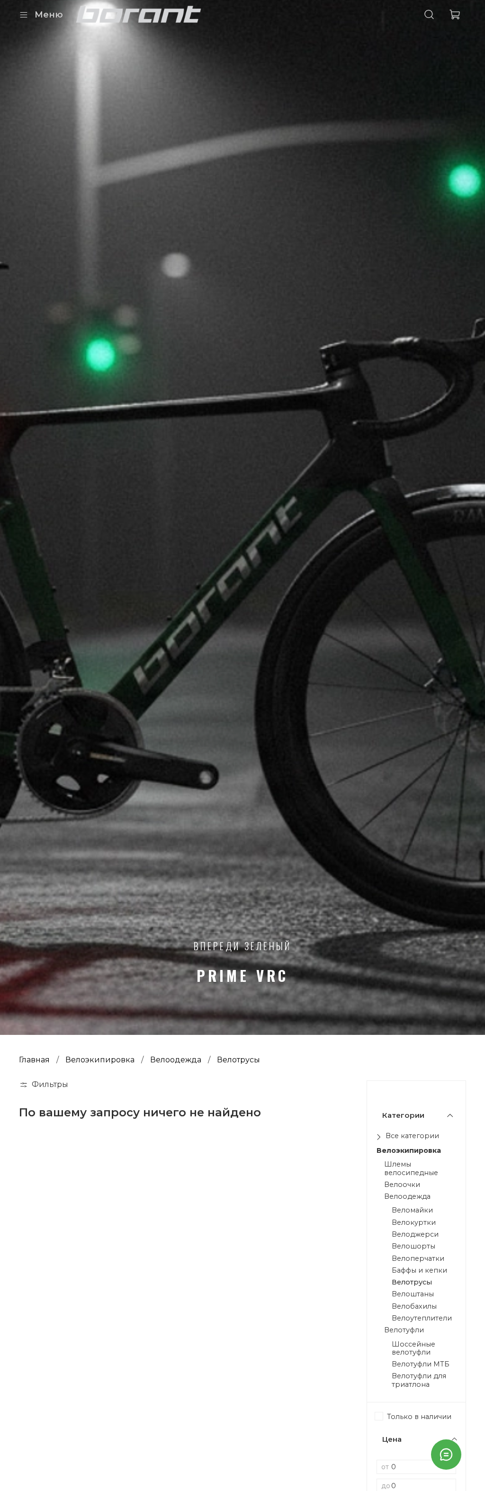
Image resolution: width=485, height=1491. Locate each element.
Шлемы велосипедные (411, 1168)
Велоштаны (413, 1294)
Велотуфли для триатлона (419, 1380)
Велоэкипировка (100, 1059)
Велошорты (413, 1246)
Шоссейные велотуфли (413, 1348)
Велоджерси (415, 1235)
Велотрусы (412, 1282)
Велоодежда (175, 1059)
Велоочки (402, 1185)
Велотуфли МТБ (420, 1364)
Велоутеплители (422, 1318)
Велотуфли (404, 1330)
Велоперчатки (418, 1259)
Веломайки (412, 1210)
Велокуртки (414, 1223)
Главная (34, 1059)
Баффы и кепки (419, 1270)
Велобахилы (414, 1306)
